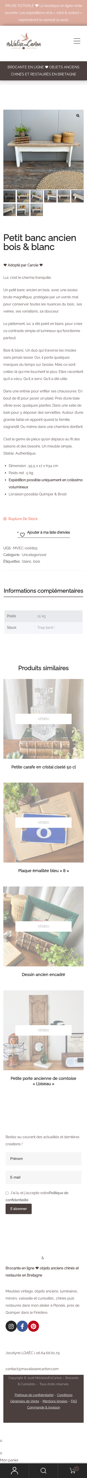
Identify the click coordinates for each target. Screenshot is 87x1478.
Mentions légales (55, 1401)
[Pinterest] (33, 1326)
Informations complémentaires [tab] (43, 590)
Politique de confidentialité (34, 1395)
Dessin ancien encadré (43, 974)
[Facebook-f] (22, 1326)
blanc (26, 561)
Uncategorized (34, 555)
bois (36, 561)
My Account (14, 1471)
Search (43, 1471)
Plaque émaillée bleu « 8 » (43, 870)
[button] (77, 115)
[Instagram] (11, 1326)
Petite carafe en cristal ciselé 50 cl (43, 767)
